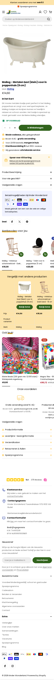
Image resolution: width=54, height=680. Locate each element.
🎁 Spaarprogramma (27, 6)
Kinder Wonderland (17, 675)
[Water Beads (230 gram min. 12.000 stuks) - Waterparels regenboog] (20, 355)
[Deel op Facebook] (12, 222)
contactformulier (15, 496)
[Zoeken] (48, 19)
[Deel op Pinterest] (27, 222)
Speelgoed (12, 25)
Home (5, 25)
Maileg (20, 25)
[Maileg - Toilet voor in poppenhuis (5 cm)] (37, 247)
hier (12, 521)
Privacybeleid (22, 570)
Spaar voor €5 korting (21, 157)
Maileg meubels (30, 25)
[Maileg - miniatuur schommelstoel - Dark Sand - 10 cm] (13, 247)
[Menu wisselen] (3, 11)
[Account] (40, 11)
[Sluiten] (49, 157)
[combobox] (27, 19)
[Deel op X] (20, 222)
